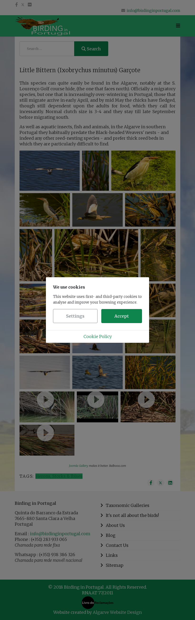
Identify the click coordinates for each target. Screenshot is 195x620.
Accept (121, 316)
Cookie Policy (97, 336)
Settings (75, 316)
